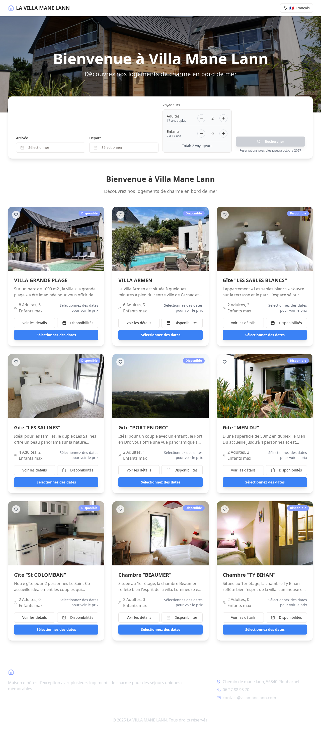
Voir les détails (34, 322)
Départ (95, 138)
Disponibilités (81, 322)
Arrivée (22, 138)
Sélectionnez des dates (56, 334)
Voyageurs (171, 104)
